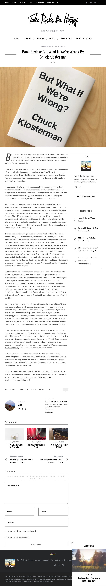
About (31, 2)
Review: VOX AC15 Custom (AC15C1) (59, 445)
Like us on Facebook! (86, 196)
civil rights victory (12, 348)
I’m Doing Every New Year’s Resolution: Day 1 (89, 579)
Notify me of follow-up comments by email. (22, 531)
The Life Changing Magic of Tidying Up (14, 445)
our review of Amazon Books (39, 377)
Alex (54, 62)
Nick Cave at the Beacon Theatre (36, 445)
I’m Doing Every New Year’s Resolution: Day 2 (21, 459)
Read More (49, 412)
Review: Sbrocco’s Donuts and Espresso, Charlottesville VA (87, 261)
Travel (14, 2)
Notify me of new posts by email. (18, 537)
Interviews (40, 2)
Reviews (23, 2)
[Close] (72, 542)
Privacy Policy (52, 2)
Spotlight (50, 46)
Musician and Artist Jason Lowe (56, 401)
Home (7, 2)
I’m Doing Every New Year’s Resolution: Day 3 (51, 459)
